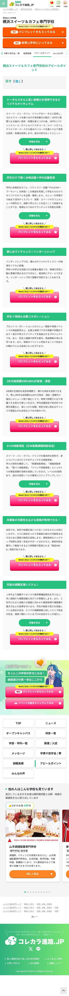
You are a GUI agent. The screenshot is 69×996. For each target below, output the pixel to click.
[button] (2, 53)
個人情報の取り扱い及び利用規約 (23, 959)
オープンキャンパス (18, 733)
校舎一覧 (50, 733)
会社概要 (34, 963)
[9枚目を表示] (46, 892)
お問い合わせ (13, 963)
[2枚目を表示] (27, 892)
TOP (18, 723)
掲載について (55, 963)
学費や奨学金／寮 (12, 53)
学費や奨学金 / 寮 (50, 753)
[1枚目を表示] (25, 892)
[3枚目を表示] (30, 892)
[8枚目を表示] (44, 892)
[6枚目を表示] (38, 892)
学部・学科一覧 (18, 743)
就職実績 (27, 53)
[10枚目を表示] (49, 892)
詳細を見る (34, 141)
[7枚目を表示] (41, 892)
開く (18, 81)
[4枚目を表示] (33, 892)
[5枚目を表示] (36, 892)
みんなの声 (58, 53)
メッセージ (18, 753)
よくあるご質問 (54, 959)
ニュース (50, 723)
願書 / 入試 (50, 743)
